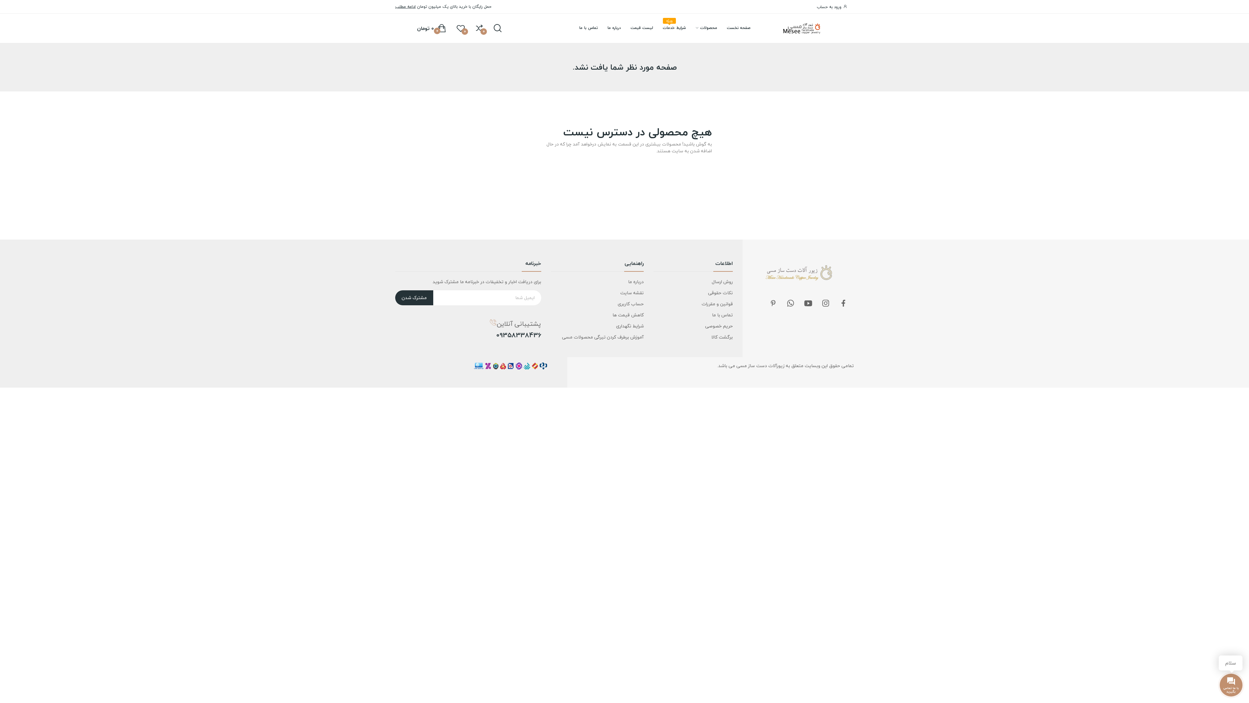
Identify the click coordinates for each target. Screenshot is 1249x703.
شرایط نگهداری (630, 326)
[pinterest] (773, 303)
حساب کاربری (631, 303)
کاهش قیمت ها (628, 314)
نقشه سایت (632, 292)
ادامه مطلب (405, 6)
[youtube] (808, 303)
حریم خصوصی (719, 326)
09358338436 (518, 335)
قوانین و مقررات (717, 303)
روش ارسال (722, 281)
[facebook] (843, 303)
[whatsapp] (791, 303)
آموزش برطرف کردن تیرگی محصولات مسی (603, 337)
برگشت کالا (722, 337)
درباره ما (636, 281)
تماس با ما (722, 314)
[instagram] (826, 303)
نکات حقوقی (720, 292)
